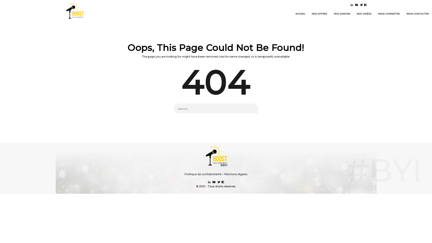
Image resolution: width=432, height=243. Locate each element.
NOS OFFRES (319, 13)
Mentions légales (236, 174)
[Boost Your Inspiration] (74, 9)
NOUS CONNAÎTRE (389, 13)
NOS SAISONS (342, 13)
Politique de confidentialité (202, 174)
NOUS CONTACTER (417, 13)
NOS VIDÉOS (364, 13)
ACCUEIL (300, 13)
